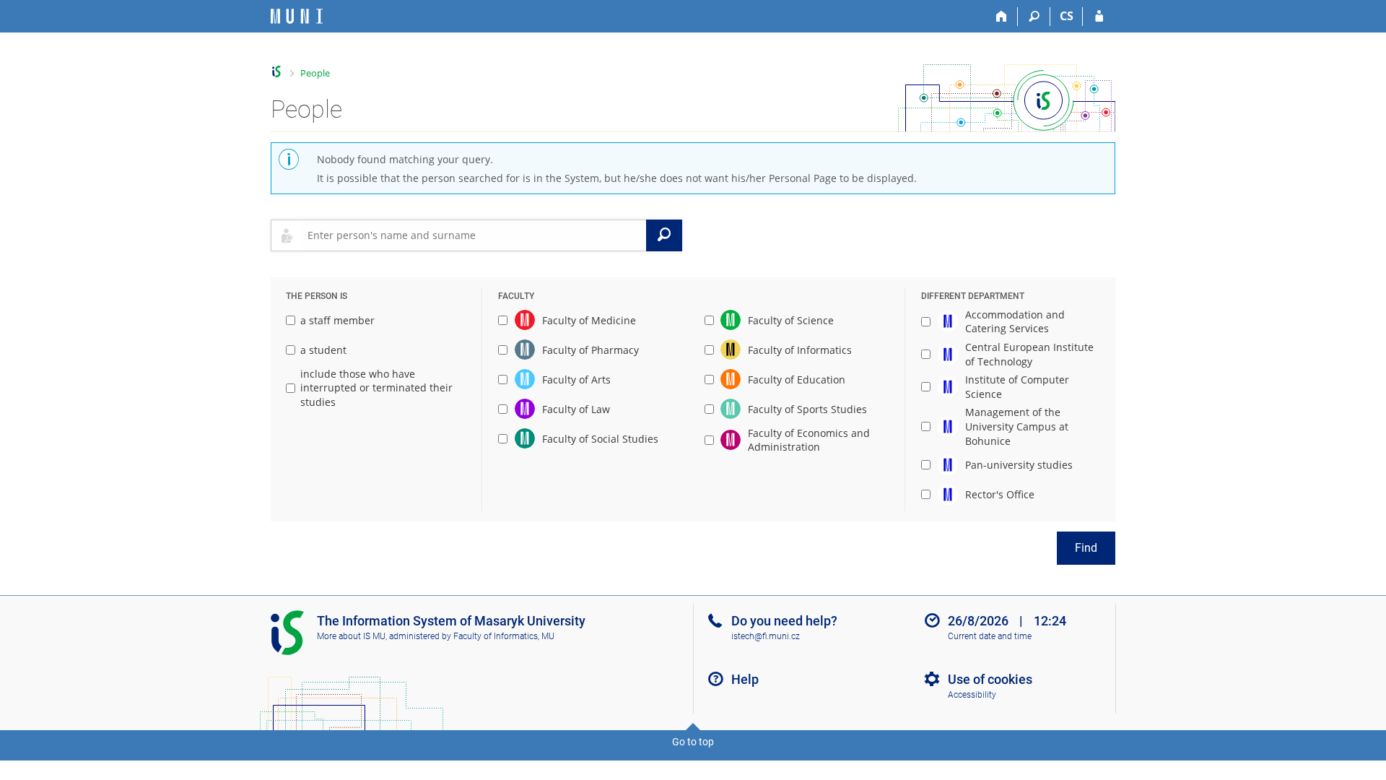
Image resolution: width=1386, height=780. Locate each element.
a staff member (337, 320)
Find (1086, 548)
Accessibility (972, 695)
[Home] (1001, 16)
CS (1066, 16)
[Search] (1034, 16)
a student (323, 350)
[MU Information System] (277, 72)
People (315, 72)
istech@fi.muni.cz (765, 636)
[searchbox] (474, 235)
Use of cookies (990, 679)
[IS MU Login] (1099, 16)
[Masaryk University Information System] (297, 16)
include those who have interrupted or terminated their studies (376, 388)
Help (745, 679)
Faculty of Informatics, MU (503, 636)
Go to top (693, 742)
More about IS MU (351, 636)
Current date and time (990, 636)
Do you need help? (784, 620)
